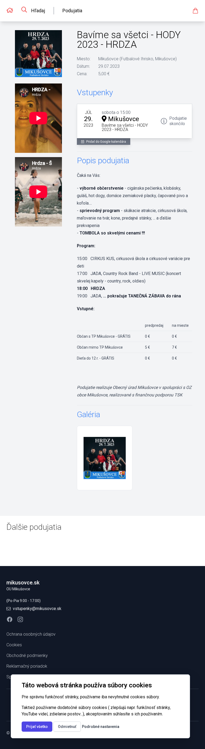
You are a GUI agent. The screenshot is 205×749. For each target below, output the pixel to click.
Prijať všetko (37, 726)
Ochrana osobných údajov (31, 634)
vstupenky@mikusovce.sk (37, 608)
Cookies (14, 644)
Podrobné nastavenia (100, 726)
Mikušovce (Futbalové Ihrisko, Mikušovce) (137, 58)
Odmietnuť (67, 726)
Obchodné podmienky (27, 655)
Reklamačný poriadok (26, 666)
